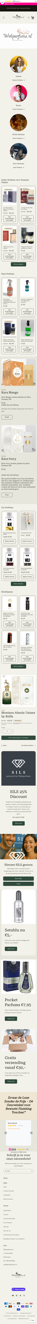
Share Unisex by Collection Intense (9, 340)
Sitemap (5, 1226)
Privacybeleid (7, 1315)
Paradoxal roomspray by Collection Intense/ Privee (9, 301)
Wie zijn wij (6, 1230)
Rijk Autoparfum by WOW (9, 533)
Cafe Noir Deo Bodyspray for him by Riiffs (27, 614)
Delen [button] (5, 745)
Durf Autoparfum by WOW (8, 569)
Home (5, 1183)
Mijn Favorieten (8, 1199)
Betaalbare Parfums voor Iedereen (13, 1239)
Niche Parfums (17, 138)
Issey (18, 883)
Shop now (18, 823)
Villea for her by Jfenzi (8, 247)
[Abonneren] (31, 1171)
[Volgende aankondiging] (34, 8)
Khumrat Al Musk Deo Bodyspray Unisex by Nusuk (26, 649)
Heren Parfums (18, 109)
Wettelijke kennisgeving (25, 1318)
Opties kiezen (9, 541)
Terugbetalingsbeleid (25, 1313)
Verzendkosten (16, 723)
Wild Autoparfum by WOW (26, 569)
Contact (5, 1214)
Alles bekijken (18, 264)
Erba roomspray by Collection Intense (27, 340)
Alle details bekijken (27, 745)
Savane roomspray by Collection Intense (27, 301)
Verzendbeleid (31, 1315)
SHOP (7, 417)
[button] (4, 18)
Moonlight (18, 878)
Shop (7, 495)
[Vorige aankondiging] (3, 8)
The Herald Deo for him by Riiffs (9, 646)
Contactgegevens (12, 1318)
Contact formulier (8, 1191)
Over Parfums (7, 1222)
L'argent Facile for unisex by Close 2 (27, 247)
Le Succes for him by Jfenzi (26, 208)
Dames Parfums (17, 80)
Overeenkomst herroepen (11, 1235)
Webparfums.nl (14, 1313)
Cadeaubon (6, 1195)
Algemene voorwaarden (19, 1315)
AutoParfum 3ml (26, 533)
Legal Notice (7, 1210)
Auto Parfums (17, 167)
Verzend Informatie (9, 1218)
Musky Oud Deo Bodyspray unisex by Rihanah (9, 614)
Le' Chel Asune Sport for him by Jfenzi (8, 209)
